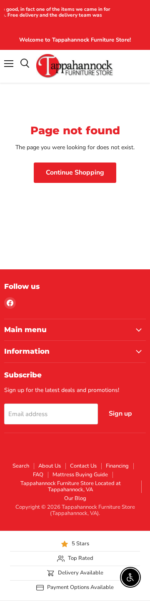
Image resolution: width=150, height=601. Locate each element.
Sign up (120, 413)
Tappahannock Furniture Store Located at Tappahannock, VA (70, 486)
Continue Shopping (75, 172)
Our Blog (75, 498)
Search (20, 466)
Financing (117, 466)
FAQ (38, 474)
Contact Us (83, 466)
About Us (49, 466)
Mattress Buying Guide (80, 474)
